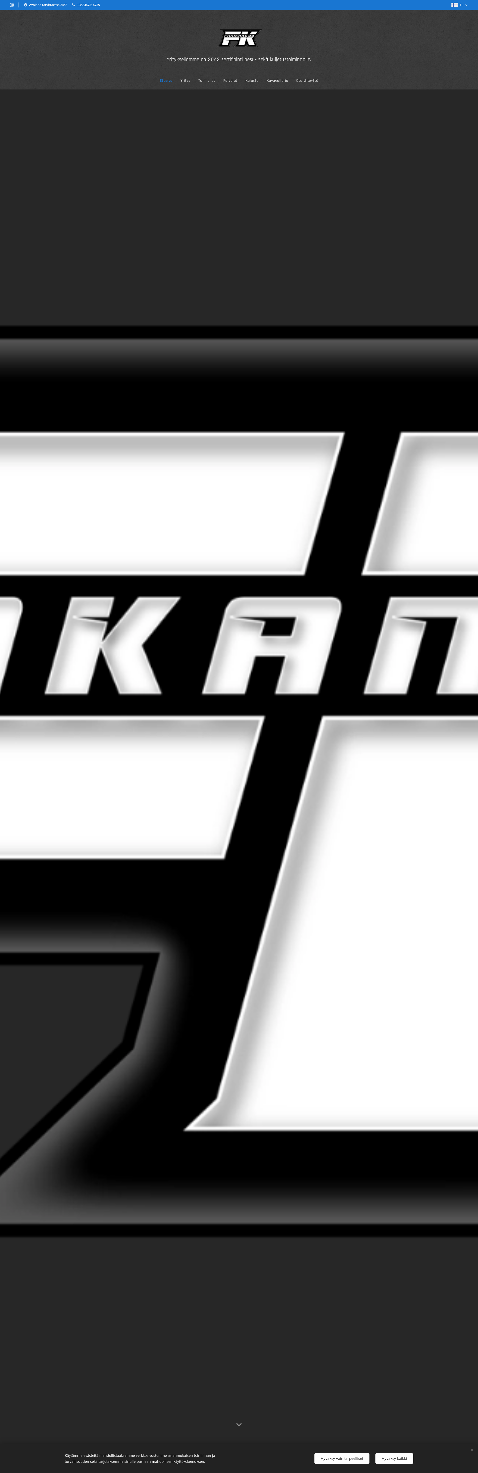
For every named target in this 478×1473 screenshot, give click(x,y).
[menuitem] (168, 81)
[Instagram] (12, 5)
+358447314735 (88, 4)
